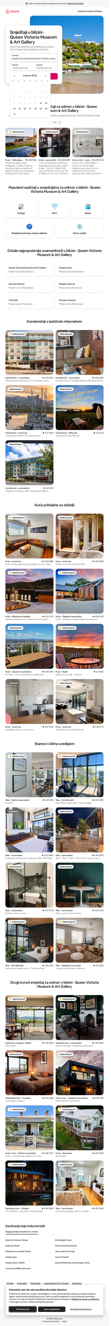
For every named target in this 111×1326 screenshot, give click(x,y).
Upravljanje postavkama (81, 1309)
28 (35, 108)
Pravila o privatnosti (50, 1321)
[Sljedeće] (59, 122)
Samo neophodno (52, 1309)
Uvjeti (64, 1321)
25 (20, 108)
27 (30, 108)
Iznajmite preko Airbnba (90, 11)
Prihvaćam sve (22, 1309)
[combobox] (34, 58)
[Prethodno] (49, 122)
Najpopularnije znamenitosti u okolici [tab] (21, 1231)
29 (41, 108)
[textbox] (22, 68)
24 (14, 108)
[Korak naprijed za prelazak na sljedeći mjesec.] (46, 75)
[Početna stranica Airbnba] (12, 11)
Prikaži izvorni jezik (75, 3)
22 (41, 103)
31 (14, 114)
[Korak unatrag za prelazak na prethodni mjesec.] (14, 75)
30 (46, 108)
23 (46, 103)
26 (25, 108)
